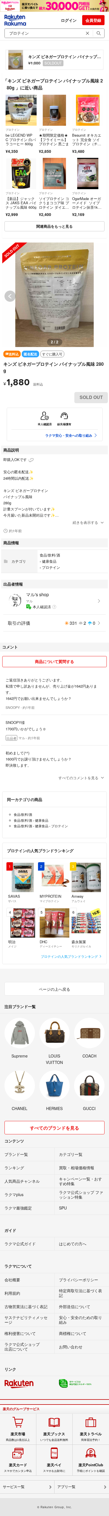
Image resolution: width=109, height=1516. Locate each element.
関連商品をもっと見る (54, 226)
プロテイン (13, 130)
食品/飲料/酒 (50, 555)
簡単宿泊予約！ (91, 1436)
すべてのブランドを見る (54, 1128)
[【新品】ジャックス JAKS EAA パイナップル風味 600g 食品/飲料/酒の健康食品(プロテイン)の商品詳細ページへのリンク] (21, 173)
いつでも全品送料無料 (54, 1436)
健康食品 (49, 561)
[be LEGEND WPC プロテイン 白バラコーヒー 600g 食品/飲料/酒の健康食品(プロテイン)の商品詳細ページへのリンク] (21, 110)
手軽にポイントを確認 (91, 1467)
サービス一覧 (14, 1487)
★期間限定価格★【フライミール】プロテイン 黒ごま (54, 139)
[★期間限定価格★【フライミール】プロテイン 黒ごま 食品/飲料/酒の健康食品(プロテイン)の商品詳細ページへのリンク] (54, 110)
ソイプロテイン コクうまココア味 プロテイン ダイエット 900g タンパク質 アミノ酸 (54, 207)
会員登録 (93, 20)
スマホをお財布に (54, 1467)
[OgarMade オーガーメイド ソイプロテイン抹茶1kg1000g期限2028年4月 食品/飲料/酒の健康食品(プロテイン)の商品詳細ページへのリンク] (87, 173)
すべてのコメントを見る (78, 777)
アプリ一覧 (66, 1487)
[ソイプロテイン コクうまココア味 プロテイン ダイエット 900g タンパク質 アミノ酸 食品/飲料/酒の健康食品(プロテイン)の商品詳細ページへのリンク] (54, 173)
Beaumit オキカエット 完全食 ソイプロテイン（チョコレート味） (86, 141)
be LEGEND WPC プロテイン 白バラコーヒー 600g (21, 139)
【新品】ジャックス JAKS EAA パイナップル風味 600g (21, 203)
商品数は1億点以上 (18, 1436)
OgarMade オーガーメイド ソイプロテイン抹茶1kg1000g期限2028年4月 (87, 207)
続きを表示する (85, 522)
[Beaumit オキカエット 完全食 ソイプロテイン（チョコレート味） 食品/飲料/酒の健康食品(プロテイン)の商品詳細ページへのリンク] (87, 110)
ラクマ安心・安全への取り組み (68, 435)
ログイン (69, 20)
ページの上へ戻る (54, 989)
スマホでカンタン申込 (18, 1467)
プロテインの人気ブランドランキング (70, 956)
